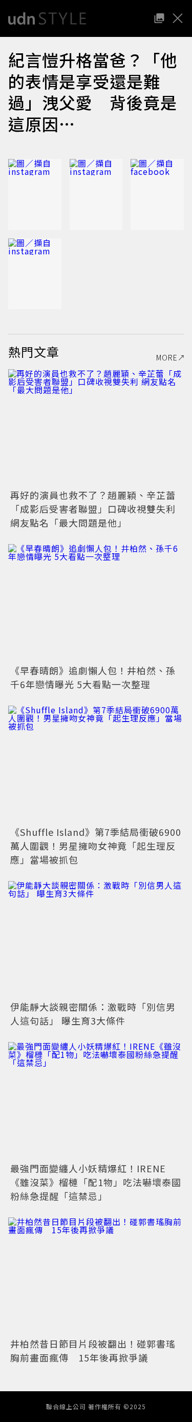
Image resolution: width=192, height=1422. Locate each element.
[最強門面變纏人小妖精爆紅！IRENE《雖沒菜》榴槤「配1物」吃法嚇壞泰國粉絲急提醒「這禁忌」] (96, 1100)
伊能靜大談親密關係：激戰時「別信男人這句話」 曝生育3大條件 (93, 1013)
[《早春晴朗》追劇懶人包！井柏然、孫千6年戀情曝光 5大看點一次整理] (96, 603)
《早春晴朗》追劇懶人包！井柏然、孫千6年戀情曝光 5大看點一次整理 (93, 677)
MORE (167, 357)
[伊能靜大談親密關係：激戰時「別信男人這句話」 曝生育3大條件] (96, 939)
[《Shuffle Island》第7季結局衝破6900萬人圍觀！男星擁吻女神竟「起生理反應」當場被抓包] (96, 764)
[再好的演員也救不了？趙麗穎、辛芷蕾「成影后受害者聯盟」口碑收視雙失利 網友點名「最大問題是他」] (96, 428)
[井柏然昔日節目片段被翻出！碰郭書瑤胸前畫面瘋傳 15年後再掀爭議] (96, 1276)
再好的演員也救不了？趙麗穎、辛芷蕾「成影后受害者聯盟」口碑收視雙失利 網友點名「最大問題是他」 (93, 508)
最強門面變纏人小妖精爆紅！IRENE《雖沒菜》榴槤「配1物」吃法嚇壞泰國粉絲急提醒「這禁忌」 (95, 1182)
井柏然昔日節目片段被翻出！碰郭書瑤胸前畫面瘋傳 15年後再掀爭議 (93, 1350)
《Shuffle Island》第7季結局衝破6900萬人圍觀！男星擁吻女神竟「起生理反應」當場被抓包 (95, 845)
